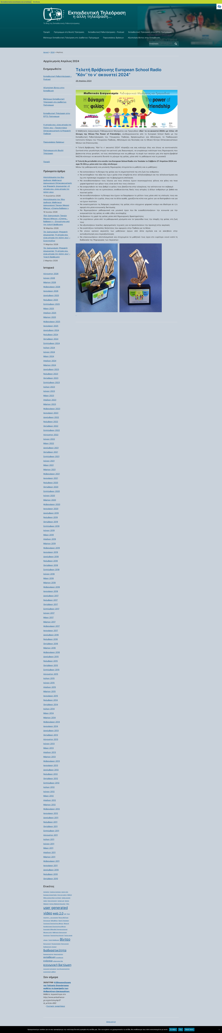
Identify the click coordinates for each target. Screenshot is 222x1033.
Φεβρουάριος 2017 (51, 626)
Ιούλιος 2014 (49, 709)
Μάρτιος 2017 (49, 622)
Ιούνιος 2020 (49, 495)
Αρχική (46, 52)
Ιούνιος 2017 (48, 613)
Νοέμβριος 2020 (50, 482)
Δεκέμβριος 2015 (51, 656)
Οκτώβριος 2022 (50, 426)
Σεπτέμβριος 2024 (51, 343)
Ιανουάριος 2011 (50, 865)
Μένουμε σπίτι (47, 932)
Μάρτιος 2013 (49, 757)
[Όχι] (219, 1029)
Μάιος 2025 (48, 308)
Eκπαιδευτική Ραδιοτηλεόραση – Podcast (106, 32)
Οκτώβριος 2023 (50, 378)
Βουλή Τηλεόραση (64, 920)
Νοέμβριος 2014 (50, 700)
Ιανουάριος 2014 (50, 726)
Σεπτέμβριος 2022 (51, 430)
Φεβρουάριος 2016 (51, 652)
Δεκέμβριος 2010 (51, 870)
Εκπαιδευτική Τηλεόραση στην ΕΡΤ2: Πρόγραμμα (149, 32)
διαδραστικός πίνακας (50, 947)
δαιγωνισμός (47, 944)
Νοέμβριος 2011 (50, 822)
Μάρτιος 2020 (49, 500)
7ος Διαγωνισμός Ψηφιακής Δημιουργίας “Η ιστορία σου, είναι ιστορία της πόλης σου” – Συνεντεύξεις (56, 236)
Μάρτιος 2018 (49, 582)
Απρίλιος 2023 (49, 400)
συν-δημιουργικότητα (63, 969)
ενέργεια (47, 960)
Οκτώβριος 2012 (50, 778)
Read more (189, 1029)
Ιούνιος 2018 (49, 574)
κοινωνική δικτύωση (57, 965)
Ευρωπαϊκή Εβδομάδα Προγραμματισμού (55, 929)
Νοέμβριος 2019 (50, 517)
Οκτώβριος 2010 (50, 878)
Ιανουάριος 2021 (50, 478)
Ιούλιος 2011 (48, 839)
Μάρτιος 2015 (49, 691)
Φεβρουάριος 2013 (51, 761)
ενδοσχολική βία (58, 961)
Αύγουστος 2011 (50, 835)
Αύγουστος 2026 (50, 273)
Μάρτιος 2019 (49, 543)
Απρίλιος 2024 (49, 361)
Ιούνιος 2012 (49, 791)
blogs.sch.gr (111, 1022)
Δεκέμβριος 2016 (51, 635)
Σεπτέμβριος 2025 (51, 304)
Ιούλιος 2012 (49, 787)
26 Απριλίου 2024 (83, 81)
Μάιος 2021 (48, 465)
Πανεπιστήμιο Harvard (57, 935)
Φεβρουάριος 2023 (51, 408)
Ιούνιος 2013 (49, 743)
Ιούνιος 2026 (49, 278)
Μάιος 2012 (48, 796)
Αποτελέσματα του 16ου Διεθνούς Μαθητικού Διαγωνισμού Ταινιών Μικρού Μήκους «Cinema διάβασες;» (56, 203)
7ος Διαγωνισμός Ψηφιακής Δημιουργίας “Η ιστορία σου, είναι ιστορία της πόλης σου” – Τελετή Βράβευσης (56, 252)
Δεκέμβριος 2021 (51, 448)
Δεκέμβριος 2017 (51, 596)
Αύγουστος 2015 (50, 674)
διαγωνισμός (65, 944)
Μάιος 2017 (48, 617)
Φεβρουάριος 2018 (51, 587)
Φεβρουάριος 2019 (51, 548)
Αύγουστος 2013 (50, 739)
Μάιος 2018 (48, 578)
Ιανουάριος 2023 (50, 413)
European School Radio (50, 895)
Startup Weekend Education (57, 904)
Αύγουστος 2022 (50, 435)
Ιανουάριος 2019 (50, 552)
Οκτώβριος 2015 (50, 665)
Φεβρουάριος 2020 (51, 504)
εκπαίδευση (49, 957)
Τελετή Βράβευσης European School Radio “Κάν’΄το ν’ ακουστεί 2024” (118, 72)
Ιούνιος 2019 (49, 530)
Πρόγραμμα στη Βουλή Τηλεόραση (69, 32)
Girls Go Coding (62, 895)
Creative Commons (55, 892)
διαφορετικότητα (48, 954)
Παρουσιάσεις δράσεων (113, 37)
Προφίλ (46, 32)
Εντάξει (173, 1029)
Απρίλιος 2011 (49, 852)
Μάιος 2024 (48, 356)
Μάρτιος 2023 (49, 404)
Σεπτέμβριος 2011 (51, 831)
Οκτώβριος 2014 (50, 704)
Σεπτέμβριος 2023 (51, 382)
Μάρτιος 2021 (49, 469)
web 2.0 (58, 913)
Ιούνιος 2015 (49, 683)
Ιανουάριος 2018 (50, 591)
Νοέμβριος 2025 (50, 300)
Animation (46, 892)
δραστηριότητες (58, 954)
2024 (52, 52)
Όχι (180, 1029)
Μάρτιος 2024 (49, 365)
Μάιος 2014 (48, 713)
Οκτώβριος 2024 (50, 339)
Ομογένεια (46, 935)
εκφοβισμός (59, 957)
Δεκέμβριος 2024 (51, 330)
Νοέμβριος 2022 (50, 421)
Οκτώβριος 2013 (50, 735)
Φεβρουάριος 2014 (51, 722)
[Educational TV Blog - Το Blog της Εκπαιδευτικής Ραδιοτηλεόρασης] (84, 14)
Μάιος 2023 (48, 395)
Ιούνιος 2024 (49, 352)
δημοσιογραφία (56, 944)
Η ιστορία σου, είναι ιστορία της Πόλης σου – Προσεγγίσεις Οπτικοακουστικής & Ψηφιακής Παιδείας (57, 129)
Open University (52, 901)
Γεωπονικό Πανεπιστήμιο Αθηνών (53, 923)
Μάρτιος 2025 (49, 317)
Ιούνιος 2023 (49, 391)
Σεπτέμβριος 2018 (51, 569)
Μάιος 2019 (48, 535)
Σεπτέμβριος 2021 (51, 456)
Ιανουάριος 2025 (50, 326)
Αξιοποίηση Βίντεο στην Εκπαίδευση (144, 37)
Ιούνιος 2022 (49, 439)
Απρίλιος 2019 (49, 539)
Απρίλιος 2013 (49, 752)
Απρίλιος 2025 (49, 313)
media (45, 901)
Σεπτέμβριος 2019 (51, 526)
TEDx (67, 904)
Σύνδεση (36, 2)
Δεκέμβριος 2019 (51, 513)
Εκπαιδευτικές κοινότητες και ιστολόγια (16, 2)
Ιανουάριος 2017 (50, 630)
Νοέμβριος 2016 (50, 639)
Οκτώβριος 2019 (50, 522)
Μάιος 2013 (48, 748)
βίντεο (65, 939)
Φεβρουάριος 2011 (51, 861)
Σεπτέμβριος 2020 (51, 491)
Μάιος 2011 (48, 848)
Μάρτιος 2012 (49, 804)
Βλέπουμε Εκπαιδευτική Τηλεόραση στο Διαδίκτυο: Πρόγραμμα (71, 37)
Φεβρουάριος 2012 (51, 809)
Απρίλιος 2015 (49, 687)
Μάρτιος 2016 (49, 648)
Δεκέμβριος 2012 (51, 770)
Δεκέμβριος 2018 (51, 556)
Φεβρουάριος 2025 (51, 321)
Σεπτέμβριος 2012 (51, 783)
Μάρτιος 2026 (49, 282)
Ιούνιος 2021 (49, 461)
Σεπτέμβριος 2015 (51, 669)
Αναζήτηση (175, 43)
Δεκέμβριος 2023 (51, 369)
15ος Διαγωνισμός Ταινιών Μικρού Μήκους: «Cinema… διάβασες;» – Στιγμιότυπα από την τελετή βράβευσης (56, 220)
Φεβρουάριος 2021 (51, 474)
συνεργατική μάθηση (49, 972)
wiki (65, 914)
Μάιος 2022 (48, 443)
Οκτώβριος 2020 (50, 487)
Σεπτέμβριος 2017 (51, 609)
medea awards (66, 898)
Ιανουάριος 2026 (50, 291)
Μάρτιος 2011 (49, 857)
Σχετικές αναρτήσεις (55, 1006)
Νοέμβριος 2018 (50, 561)
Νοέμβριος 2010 (50, 874)
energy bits (64, 892)
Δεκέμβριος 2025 (51, 295)
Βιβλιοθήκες (54, 920)
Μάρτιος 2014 (49, 717)
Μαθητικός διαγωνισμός (59, 932)
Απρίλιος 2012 (49, 800)
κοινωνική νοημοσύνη (49, 969)
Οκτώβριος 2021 (50, 452)
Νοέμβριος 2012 (50, 774)
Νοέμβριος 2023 (50, 374)
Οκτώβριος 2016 (50, 643)
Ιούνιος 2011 (48, 844)
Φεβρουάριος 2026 (51, 287)
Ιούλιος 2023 (49, 387)
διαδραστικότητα (54, 950)
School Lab (61, 901)
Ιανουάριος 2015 (50, 696)
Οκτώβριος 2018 (50, 565)
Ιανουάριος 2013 (50, 765)
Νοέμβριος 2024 (50, 334)
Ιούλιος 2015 (49, 678)
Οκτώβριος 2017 (50, 604)
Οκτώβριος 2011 (50, 826)
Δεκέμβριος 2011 (50, 817)
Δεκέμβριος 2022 (51, 417)
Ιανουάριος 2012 (50, 813)
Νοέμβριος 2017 (50, 600)
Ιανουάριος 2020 (50, 508)
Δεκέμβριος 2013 (51, 730)
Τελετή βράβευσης (53, 940)
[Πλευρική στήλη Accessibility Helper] (219, 6)
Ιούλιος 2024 (49, 347)
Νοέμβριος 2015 (50, 661)
